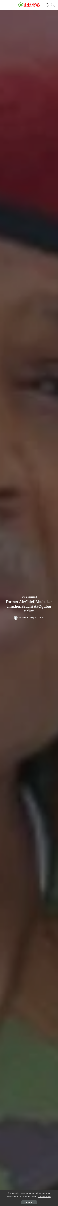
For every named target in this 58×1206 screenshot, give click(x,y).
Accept (29, 1202)
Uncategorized (29, 597)
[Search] (52, 5)
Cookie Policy (44, 1196)
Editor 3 (23, 617)
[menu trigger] (5, 5)
